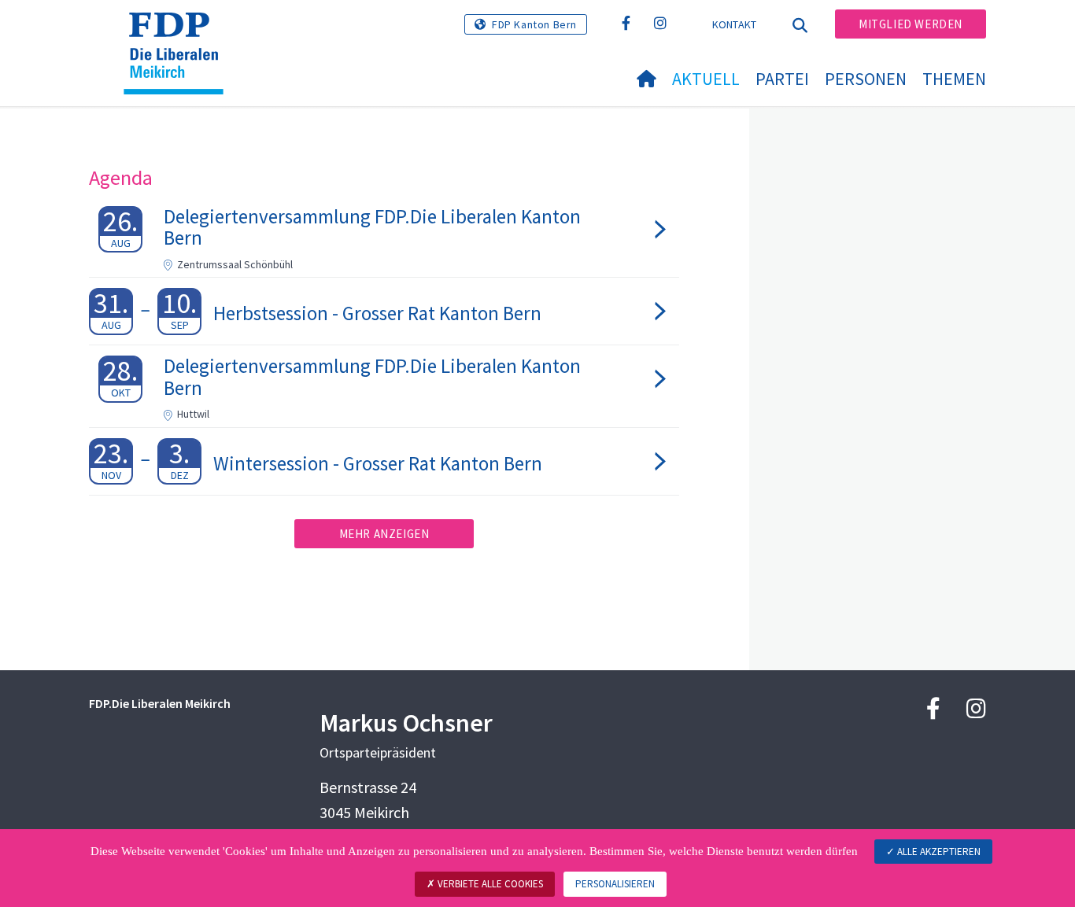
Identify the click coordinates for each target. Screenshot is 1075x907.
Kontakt (734, 24)
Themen (954, 79)
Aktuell (706, 79)
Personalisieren (615, 883)
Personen (866, 79)
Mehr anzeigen (384, 533)
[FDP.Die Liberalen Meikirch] (179, 32)
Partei (782, 79)
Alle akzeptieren (938, 851)
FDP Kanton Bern (534, 24)
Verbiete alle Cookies (489, 883)
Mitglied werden (910, 24)
